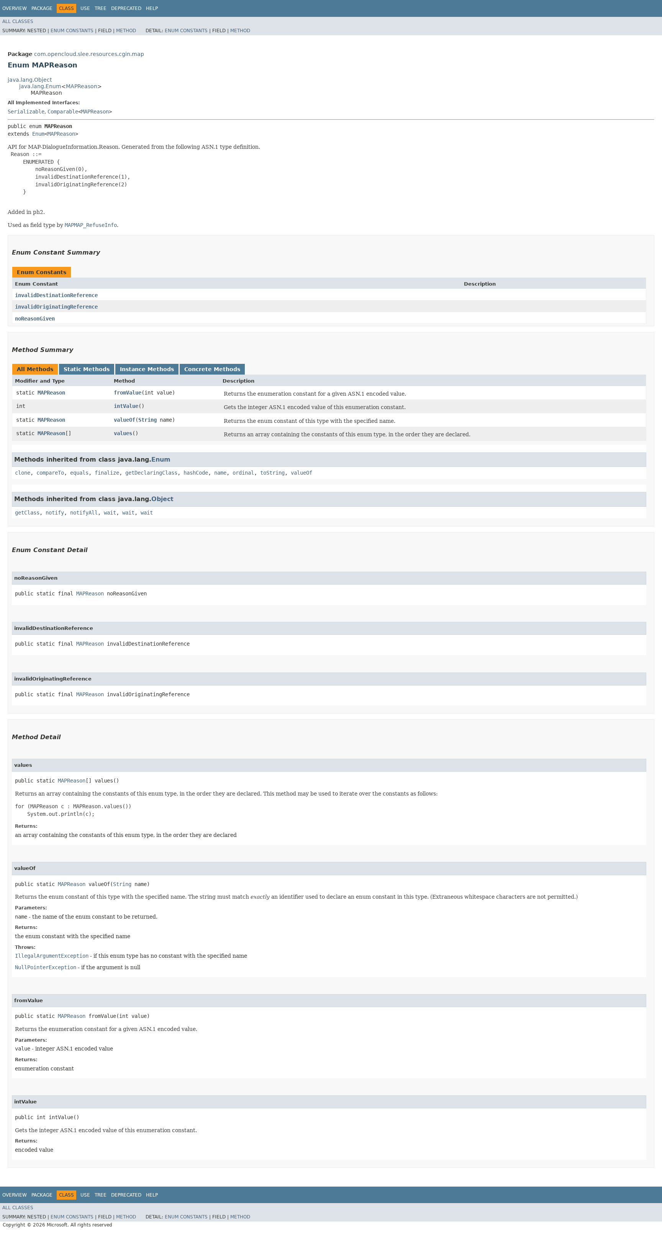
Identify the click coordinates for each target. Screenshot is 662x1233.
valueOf (124, 420)
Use (85, 8)
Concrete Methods (212, 369)
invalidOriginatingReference (56, 307)
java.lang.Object (30, 80)
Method (126, 30)
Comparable (63, 112)
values (123, 433)
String (147, 420)
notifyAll (84, 513)
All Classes (17, 21)
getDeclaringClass (151, 473)
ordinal (243, 473)
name (220, 473)
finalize (107, 473)
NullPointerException (45, 967)
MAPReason (81, 86)
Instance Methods (147, 369)
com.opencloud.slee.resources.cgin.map (89, 54)
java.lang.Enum (40, 86)
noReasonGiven (35, 319)
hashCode (196, 473)
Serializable (26, 112)
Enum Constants (72, 30)
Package (41, 8)
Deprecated (126, 8)
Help (152, 8)
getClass (27, 513)
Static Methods (87, 369)
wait (110, 513)
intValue (126, 406)
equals (79, 473)
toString (272, 473)
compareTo (50, 473)
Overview (14, 8)
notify (55, 513)
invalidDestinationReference (56, 295)
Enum (38, 134)
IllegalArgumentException (51, 956)
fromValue (127, 393)
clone (22, 473)
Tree (101, 8)
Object (162, 499)
